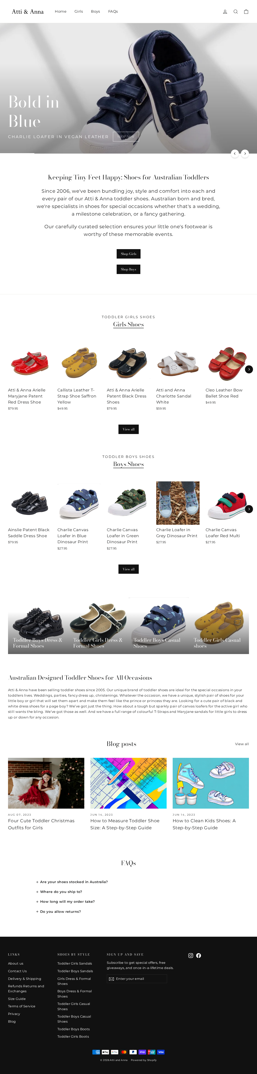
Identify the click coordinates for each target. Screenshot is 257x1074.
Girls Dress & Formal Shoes (74, 981)
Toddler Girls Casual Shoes (73, 1006)
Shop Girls (128, 253)
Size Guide (17, 999)
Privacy (14, 1014)
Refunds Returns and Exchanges (26, 988)
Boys (95, 11)
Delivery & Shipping (24, 979)
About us (15, 963)
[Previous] (235, 154)
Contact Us (17, 971)
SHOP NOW (126, 136)
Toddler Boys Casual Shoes (74, 1019)
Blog (12, 1021)
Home (60, 11)
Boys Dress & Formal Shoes (74, 993)
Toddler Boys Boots (73, 1029)
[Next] (245, 154)
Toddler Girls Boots (73, 1036)
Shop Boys (128, 269)
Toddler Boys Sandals (75, 971)
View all (129, 429)
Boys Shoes (128, 464)
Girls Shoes (128, 324)
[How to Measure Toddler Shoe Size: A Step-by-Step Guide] (128, 783)
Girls (78, 11)
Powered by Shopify (144, 1060)
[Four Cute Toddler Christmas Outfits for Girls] (46, 783)
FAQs (113, 11)
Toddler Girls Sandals (74, 963)
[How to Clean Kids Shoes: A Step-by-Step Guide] (211, 783)
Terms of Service (22, 1006)
